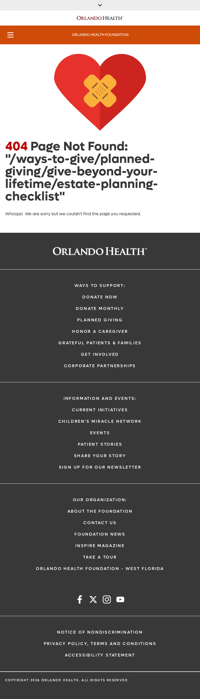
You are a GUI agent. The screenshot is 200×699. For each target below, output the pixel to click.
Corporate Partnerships (100, 366)
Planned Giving (100, 320)
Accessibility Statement (100, 655)
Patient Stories (100, 444)
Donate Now (100, 297)
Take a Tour (100, 557)
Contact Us (100, 522)
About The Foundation (100, 511)
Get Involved (100, 354)
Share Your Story (100, 455)
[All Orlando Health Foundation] (100, 5)
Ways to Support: (100, 285)
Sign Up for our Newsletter (100, 467)
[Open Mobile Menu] (10, 35)
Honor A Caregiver (100, 331)
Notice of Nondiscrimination (100, 632)
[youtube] (120, 600)
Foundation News (100, 534)
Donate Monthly (100, 308)
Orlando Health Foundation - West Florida (100, 568)
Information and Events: (100, 398)
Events (100, 433)
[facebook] (80, 600)
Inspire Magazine (100, 545)
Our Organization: (100, 499)
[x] (93, 600)
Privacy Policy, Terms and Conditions (100, 643)
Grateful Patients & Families (99, 343)
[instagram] (107, 600)
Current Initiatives (100, 410)
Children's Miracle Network (100, 421)
